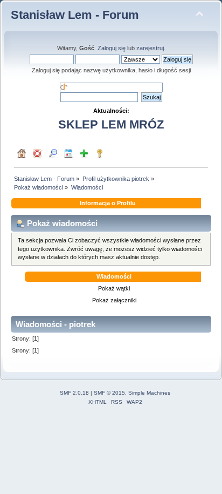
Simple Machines (149, 393)
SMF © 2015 (109, 393)
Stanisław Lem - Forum (75, 15)
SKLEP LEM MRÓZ (111, 124)
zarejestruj (150, 48)
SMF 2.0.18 (74, 393)
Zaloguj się (112, 48)
